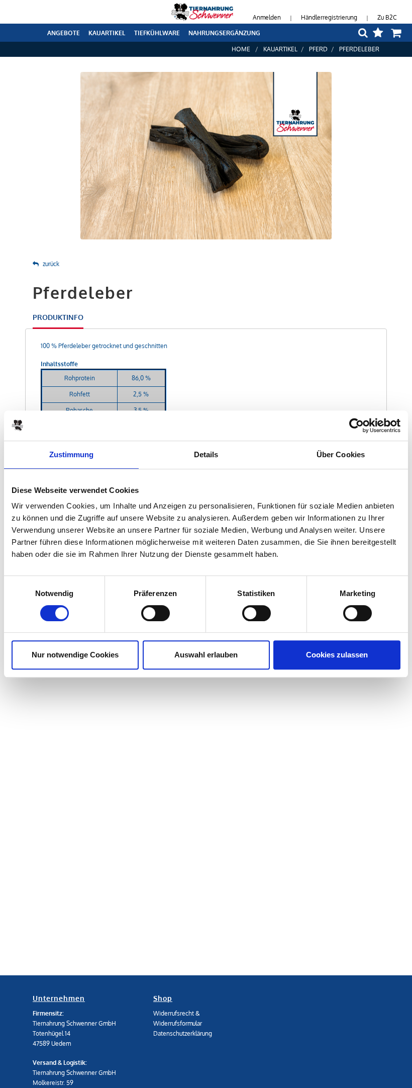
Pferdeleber (359, 49)
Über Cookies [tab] (341, 454)
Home (241, 49)
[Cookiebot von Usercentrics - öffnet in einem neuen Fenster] (356, 425)
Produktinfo (58, 317)
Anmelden (267, 17)
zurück (51, 264)
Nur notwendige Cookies (75, 654)
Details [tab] (206, 454)
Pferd (318, 49)
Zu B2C (387, 17)
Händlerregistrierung (329, 17)
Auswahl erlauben (206, 654)
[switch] (155, 613)
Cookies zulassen (337, 654)
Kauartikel (280, 49)
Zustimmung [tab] (71, 454)
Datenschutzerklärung (182, 1033)
